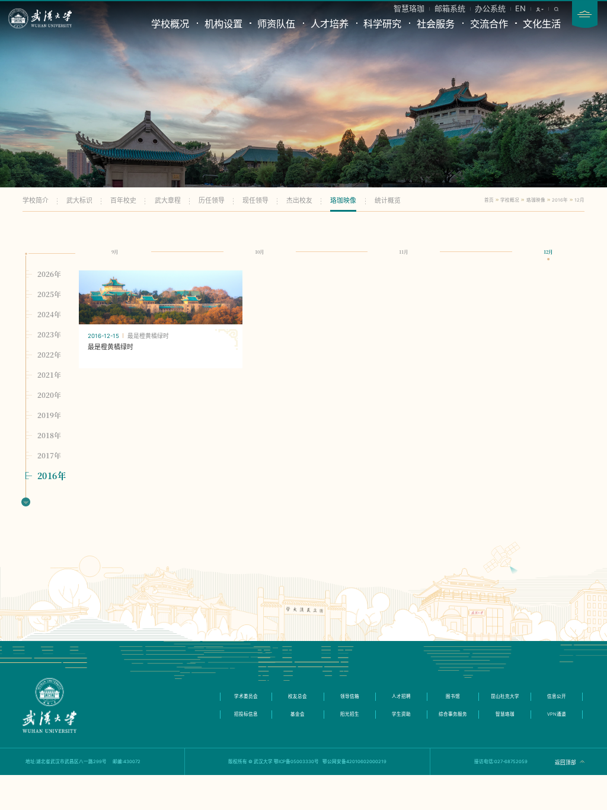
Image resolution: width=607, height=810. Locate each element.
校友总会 (297, 696)
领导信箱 (349, 696)
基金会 (297, 714)
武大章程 (168, 201)
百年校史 (123, 201)
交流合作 (489, 24)
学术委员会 (246, 696)
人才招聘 (401, 696)
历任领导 (212, 201)
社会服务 (436, 24)
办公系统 (490, 8)
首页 (489, 200)
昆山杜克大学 (505, 696)
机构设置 (223, 24)
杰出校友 (299, 201)
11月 (403, 251)
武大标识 (79, 201)
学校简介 (36, 201)
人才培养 (330, 24)
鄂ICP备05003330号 (296, 761)
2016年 (560, 200)
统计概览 (388, 201)
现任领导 (255, 201)
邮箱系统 (450, 8)
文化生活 (542, 24)
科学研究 (382, 24)
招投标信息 (246, 714)
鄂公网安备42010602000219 (354, 761)
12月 (579, 200)
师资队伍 (276, 24)
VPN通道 (556, 714)
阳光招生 (349, 714)
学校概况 (170, 24)
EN (520, 8)
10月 (259, 251)
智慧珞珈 (409, 8)
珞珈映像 (343, 201)
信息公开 (556, 696)
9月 (115, 251)
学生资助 (401, 714)
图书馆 (453, 696)
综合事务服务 (453, 714)
